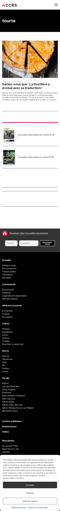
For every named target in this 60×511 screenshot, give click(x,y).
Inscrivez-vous (47, 243)
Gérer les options (30, 501)
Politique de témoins (19, 507)
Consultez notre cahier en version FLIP (36, 157)
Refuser (30, 493)
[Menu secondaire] (56, 5)
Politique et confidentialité (38, 507)
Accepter (30, 485)
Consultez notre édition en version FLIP (36, 134)
